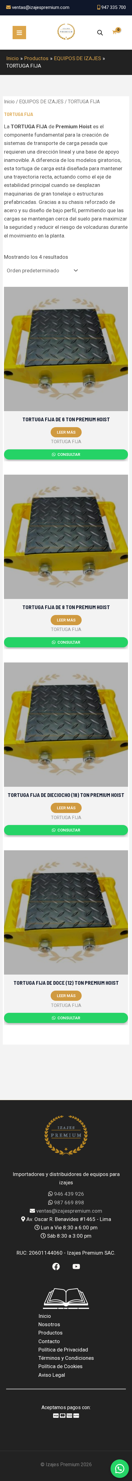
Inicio (9, 102)
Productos (50, 1333)
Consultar (68, 454)
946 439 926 (69, 1194)
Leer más (66, 432)
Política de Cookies (60, 1366)
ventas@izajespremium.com (69, 1211)
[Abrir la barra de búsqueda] (100, 32)
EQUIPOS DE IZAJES (41, 102)
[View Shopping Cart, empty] (114, 33)
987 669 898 (69, 1202)
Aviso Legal (51, 1375)
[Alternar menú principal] (19, 32)
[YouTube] (76, 1266)
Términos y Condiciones (66, 1358)
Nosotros (49, 1324)
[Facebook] (56, 1266)
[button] (120, 1468)
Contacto (49, 1341)
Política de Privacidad (63, 1350)
